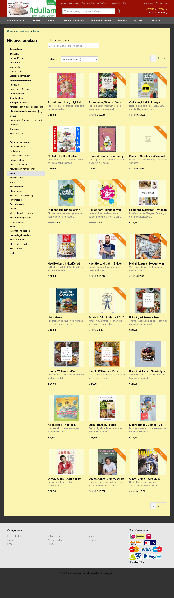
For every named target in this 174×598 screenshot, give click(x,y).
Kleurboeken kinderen (20, 244)
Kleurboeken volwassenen (22, 169)
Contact (62, 2)
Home (10, 31)
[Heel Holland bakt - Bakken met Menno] (107, 247)
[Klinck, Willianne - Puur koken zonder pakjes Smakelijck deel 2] (107, 354)
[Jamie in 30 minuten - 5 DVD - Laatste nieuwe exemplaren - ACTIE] (107, 300)
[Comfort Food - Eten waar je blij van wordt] (107, 139)
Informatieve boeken (20, 231)
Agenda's (14, 84)
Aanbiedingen (16, 49)
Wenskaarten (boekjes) (21, 217)
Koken (36, 31)
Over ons (73, 2)
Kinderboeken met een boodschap (26, 107)
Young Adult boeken (19, 102)
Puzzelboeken (17, 204)
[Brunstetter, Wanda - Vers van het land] (107, 85)
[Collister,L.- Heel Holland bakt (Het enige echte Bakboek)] (66, 139)
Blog (125, 2)
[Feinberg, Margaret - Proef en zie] (148, 193)
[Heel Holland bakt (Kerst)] (66, 247)
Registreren (161, 2)
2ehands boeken (73, 20)
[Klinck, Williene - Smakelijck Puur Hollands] (148, 354)
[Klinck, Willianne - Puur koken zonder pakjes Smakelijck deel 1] (66, 354)
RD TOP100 (16, 248)
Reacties (116, 2)
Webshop (51, 2)
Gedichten (15, 151)
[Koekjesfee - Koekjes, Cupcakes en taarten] (66, 408)
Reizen (13, 208)
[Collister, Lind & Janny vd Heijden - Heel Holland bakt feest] (148, 85)
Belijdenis (14, 53)
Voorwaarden (87, 2)
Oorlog (13, 253)
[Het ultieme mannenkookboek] (66, 300)
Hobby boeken (17, 160)
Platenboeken (16, 191)
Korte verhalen (17, 133)
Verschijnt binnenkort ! (21, 76)
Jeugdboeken (16, 98)
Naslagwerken (16, 186)
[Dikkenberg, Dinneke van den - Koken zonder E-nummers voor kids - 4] (107, 193)
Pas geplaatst (16, 20)
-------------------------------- (20, 80)
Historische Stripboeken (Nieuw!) (26, 120)
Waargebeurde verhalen (21, 213)
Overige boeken (17, 222)
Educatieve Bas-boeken (21, 89)
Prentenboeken (17, 93)
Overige (155, 20)
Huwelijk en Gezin (18, 164)
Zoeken (117, 11)
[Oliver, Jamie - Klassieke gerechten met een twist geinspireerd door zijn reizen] (148, 462)
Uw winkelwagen (156, 9)
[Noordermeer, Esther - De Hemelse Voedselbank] (148, 408)
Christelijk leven (17, 146)
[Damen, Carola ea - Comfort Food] (148, 139)
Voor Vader (15, 67)
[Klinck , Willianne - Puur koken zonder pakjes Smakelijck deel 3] (148, 300)
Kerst (52, 20)
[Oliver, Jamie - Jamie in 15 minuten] (66, 462)
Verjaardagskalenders (20, 235)
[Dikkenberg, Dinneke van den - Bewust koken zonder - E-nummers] (66, 193)
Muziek (138, 20)
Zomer (37, 20)
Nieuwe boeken (101, 20)
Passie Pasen (16, 58)
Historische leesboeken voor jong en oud (26, 113)
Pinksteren (15, 62)
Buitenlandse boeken (20, 142)
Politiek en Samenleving (21, 195)
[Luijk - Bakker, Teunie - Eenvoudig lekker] (107, 408)
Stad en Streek (17, 239)
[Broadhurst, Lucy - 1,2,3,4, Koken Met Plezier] (66, 85)
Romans (14, 124)
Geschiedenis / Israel (20, 155)
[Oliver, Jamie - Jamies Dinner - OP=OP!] (107, 462)
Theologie (14, 129)
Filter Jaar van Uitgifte (58, 40)
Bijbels (122, 20)
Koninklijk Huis (17, 177)
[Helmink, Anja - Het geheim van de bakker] (148, 247)
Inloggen (148, 2)
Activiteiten (102, 2)
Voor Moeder (16, 71)
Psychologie (16, 200)
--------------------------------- (21, 138)
